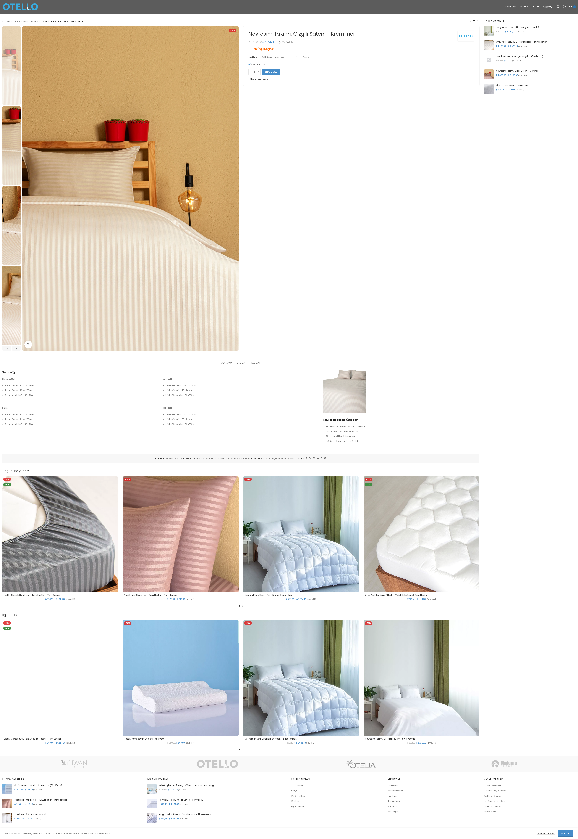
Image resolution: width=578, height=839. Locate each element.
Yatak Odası (297, 785)
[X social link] (310, 458)
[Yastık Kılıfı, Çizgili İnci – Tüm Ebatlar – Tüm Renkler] (181, 534)
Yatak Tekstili (21, 21)
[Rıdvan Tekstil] (74, 764)
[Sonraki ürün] (477, 21)
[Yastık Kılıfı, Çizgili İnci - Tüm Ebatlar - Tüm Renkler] (7, 803)
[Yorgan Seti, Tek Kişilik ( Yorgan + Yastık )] (489, 31)
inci (285, 458)
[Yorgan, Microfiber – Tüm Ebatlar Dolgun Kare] (301, 534)
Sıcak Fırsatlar (212, 458)
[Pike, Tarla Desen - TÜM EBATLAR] (489, 89)
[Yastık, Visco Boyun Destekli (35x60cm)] (181, 678)
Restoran (295, 801)
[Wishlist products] (564, 7)
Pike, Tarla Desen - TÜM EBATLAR (513, 85)
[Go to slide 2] (242, 606)
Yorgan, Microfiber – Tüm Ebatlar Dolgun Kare (269, 595)
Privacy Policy (490, 811)
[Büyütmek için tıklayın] (28, 344)
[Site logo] (20, 6)
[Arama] (558, 7)
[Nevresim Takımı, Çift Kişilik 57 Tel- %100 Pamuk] (421, 678)
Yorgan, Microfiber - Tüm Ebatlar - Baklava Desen (185, 814)
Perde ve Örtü (298, 796)
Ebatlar (252, 57)
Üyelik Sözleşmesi (492, 806)
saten (291, 458)
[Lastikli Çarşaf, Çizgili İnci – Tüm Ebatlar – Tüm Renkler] (60, 534)
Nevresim (35, 21)
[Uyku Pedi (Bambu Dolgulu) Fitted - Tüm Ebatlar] (489, 45)
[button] (6, 348)
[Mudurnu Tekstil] (504, 764)
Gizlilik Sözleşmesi (492, 785)
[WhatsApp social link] (321, 458)
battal (264, 458)
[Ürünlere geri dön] (474, 21)
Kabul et (565, 833)
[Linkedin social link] (318, 458)
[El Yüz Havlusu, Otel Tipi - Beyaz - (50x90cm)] (7, 789)
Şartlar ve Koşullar (492, 796)
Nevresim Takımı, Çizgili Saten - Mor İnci (517, 70)
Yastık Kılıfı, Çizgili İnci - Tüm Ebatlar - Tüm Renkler (40, 800)
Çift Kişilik (272, 458)
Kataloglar (392, 806)
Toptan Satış (394, 801)
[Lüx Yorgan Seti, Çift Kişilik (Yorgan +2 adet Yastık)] (301, 678)
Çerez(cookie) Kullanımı (495, 790)
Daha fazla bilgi (546, 833)
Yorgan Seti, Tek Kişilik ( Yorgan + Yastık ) (517, 27)
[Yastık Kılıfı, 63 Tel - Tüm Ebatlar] (7, 818)
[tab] (226, 361)
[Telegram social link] (325, 458)
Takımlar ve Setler (228, 458)
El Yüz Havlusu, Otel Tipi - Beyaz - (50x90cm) (38, 785)
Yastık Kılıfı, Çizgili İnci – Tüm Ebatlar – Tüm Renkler (150, 595)
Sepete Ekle (271, 72)
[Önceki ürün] (470, 21)
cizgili (280, 458)
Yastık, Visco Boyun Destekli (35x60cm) (144, 738)
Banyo (294, 790)
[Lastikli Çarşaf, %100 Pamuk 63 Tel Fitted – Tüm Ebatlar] (60, 678)
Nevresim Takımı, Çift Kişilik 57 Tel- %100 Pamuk (390, 738)
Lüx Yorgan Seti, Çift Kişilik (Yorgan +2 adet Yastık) (271, 738)
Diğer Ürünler (297, 806)
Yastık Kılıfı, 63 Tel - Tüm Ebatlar (31, 814)
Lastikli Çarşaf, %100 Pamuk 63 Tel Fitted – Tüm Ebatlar (32, 738)
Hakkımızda (393, 785)
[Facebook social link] (306, 458)
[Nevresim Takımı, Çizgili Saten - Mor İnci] (489, 74)
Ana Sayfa (7, 21)
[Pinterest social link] (314, 458)
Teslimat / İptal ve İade (494, 801)
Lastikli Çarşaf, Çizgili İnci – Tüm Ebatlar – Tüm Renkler (32, 595)
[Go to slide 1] (239, 606)
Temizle (306, 57)
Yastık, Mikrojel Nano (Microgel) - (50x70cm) (519, 56)
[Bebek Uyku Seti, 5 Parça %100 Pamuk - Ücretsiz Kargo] (152, 789)
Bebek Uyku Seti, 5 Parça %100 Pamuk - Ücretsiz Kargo (187, 785)
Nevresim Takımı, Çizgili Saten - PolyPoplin (181, 800)
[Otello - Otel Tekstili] (217, 764)
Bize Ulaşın (393, 811)
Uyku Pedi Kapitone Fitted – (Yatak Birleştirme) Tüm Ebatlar (396, 595)
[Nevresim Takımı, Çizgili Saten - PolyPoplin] (152, 803)
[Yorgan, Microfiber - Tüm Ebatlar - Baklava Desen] (152, 818)
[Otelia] (360, 764)
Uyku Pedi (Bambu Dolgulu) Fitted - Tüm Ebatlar (521, 41)
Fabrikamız (392, 796)
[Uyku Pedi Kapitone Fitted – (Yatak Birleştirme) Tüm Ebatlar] (421, 534)
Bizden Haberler (395, 790)
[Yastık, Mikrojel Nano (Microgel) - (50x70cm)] (489, 60)
